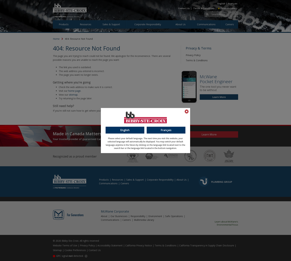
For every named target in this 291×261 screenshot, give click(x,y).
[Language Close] (186, 111)
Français (166, 130)
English (125, 130)
